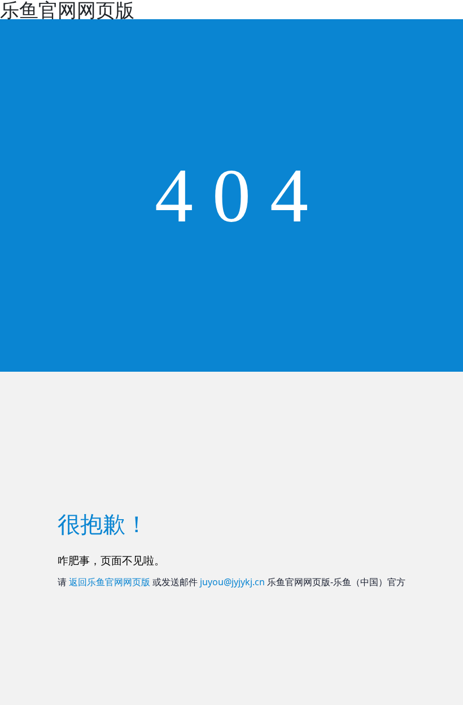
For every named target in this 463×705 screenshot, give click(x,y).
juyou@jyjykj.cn (232, 582)
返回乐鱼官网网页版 (109, 582)
